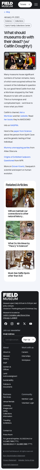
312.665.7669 (22, 444)
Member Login (27, 399)
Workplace (26, 360)
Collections (19, 21)
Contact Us (7, 430)
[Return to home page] (10, 296)
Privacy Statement (9, 460)
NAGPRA (14, 125)
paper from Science (23, 131)
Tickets (23, 4)
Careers (25, 352)
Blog (8, 12)
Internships (26, 356)
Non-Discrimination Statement (14, 456)
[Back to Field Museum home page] (7, 4)
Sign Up (26, 339)
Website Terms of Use (26, 460)
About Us (6, 352)
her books (8, 119)
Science (8, 21)
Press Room (8, 434)
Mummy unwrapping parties (17, 147)
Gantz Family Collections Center (17, 25)
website (24, 116)
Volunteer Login (28, 403)
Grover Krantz (18, 166)
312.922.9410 (8, 444)
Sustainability (8, 380)
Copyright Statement (10, 465)
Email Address (8, 334)
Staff (5, 363)
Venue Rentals (8, 401)
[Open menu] (36, 4)
